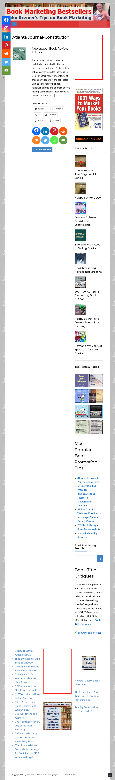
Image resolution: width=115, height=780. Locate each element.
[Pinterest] (6, 45)
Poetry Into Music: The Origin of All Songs (87, 174)
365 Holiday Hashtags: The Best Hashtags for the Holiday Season (27, 737)
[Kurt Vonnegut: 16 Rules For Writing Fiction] (96, 427)
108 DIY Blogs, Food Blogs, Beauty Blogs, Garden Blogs (26, 705)
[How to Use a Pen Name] (96, 381)
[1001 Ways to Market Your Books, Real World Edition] (89, 129)
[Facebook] (6, 20)
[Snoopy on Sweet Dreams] (81, 396)
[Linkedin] (45, 131)
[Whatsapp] (54, 140)
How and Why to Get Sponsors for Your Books (88, 349)
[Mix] (36, 140)
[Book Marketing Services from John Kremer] (81, 381)
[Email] (63, 140)
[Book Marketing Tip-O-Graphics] (96, 396)
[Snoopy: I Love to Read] (81, 412)
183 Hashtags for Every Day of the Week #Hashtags (27, 725)
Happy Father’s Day (88, 197)
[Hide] (3, 77)
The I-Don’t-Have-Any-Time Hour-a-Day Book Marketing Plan (87, 695)
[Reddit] (63, 131)
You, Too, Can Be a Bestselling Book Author (87, 295)
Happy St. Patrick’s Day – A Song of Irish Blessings (88, 322)
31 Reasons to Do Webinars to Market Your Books (25, 678)
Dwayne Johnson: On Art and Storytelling (86, 221)
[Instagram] (6, 28)
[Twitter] (45, 140)
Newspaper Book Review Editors (50, 50)
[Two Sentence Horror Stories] (96, 412)
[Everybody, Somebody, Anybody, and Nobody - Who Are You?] (81, 427)
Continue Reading (42, 149)
